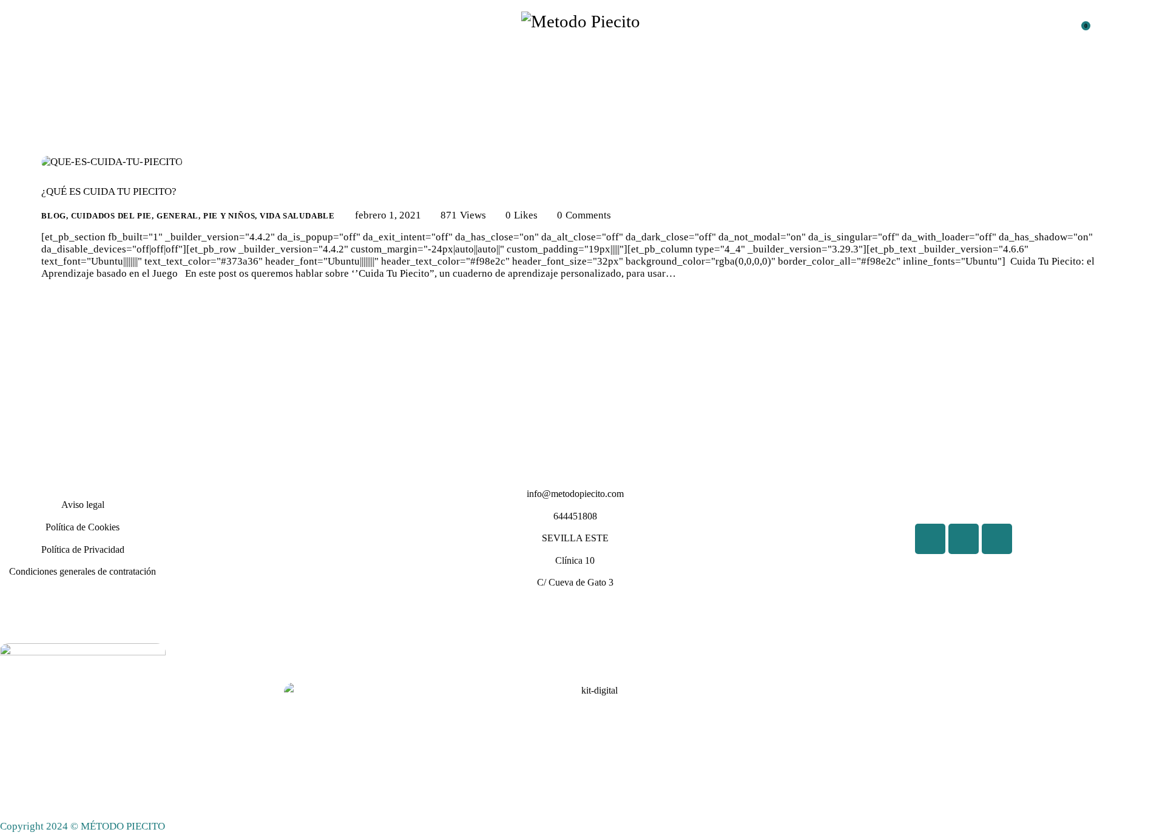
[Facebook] (930, 539)
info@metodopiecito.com (575, 493)
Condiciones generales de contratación (82, 571)
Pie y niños (229, 215)
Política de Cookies (83, 527)
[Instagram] (997, 539)
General (177, 215)
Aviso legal (82, 504)
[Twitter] (963, 539)
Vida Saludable (297, 215)
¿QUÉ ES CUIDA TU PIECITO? (109, 191)
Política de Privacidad (82, 549)
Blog (53, 215)
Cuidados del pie (111, 215)
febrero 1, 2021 (388, 215)
